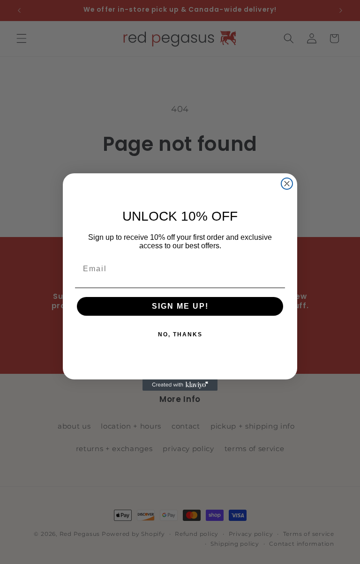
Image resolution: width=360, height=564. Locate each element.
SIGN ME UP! (180, 306)
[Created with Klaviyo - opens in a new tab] (180, 385)
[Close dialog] (286, 183)
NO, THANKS (180, 334)
